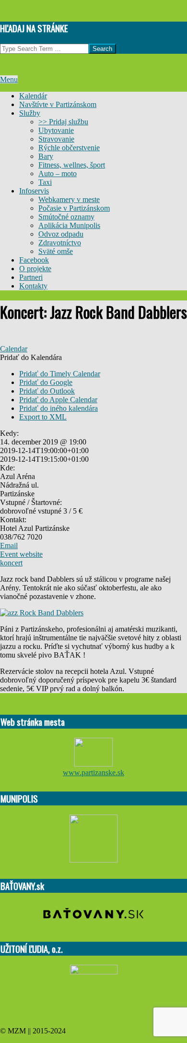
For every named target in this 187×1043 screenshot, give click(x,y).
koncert (11, 563)
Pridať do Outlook (47, 391)
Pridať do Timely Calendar (59, 374)
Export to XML (43, 417)
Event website (21, 554)
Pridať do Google (45, 382)
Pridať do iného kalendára (58, 408)
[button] (31, 357)
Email (9, 545)
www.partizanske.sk (93, 772)
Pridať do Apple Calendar (58, 400)
